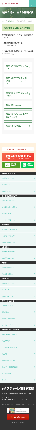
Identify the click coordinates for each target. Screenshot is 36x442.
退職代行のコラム (7, 296)
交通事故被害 (6, 341)
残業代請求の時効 (13, 126)
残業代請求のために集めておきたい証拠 (17, 115)
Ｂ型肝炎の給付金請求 (8, 360)
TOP (3, 21)
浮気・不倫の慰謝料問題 (9, 347)
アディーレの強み (7, 305)
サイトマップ (30, 404)
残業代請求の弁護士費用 (9, 229)
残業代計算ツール (7, 213)
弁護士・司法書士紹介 (8, 318)
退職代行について (7, 191)
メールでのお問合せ (8, 267)
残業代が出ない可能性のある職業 (17, 94)
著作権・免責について (8, 404)
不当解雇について (7, 185)
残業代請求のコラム (8, 283)
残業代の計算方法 (13, 104)
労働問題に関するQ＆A (9, 200)
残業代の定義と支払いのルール (17, 67)
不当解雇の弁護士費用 (8, 236)
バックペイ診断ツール (8, 220)
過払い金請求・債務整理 (9, 334)
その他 (4, 380)
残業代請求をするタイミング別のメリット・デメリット (17, 81)
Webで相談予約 (11, 165)
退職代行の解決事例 (8, 258)
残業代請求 (11, 21)
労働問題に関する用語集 (9, 207)
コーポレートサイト (8, 325)
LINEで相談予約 (28, 165)
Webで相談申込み (7, 274)
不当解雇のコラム (7, 290)
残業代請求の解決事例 (8, 252)
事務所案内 (5, 312)
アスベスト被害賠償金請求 (10, 367)
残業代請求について (8, 178)
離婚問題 (4, 354)
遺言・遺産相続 (6, 373)
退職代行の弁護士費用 (8, 242)
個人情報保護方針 (20, 404)
